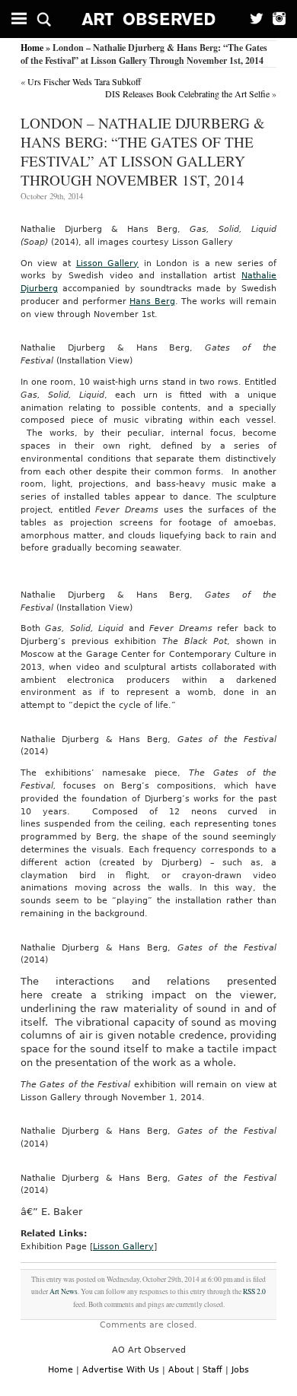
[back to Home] (149, 19)
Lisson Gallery (107, 263)
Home (32, 47)
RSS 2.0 (254, 1291)
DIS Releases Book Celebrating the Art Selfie (187, 93)
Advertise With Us (120, 1370)
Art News (64, 1291)
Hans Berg (151, 301)
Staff (212, 1370)
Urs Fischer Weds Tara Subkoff (84, 81)
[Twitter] (252, 19)
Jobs (240, 1370)
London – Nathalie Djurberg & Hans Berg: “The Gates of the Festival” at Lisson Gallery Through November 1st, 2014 (143, 151)
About (180, 1370)
